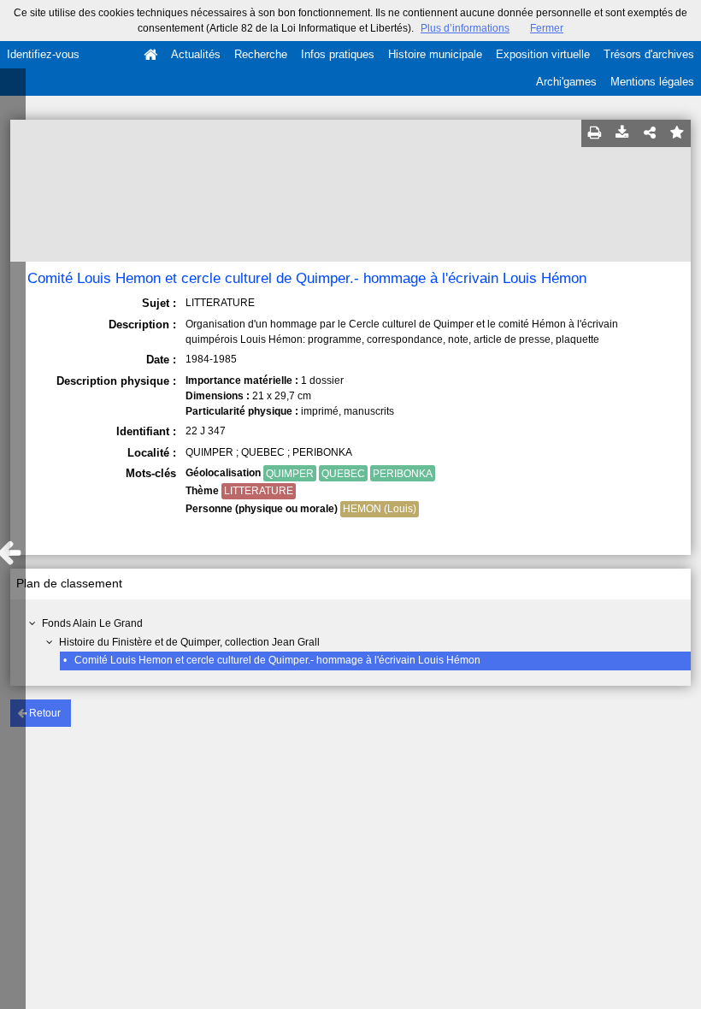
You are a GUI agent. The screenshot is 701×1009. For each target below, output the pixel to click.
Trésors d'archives (649, 54)
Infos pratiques (337, 54)
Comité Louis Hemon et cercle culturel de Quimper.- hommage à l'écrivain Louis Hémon (277, 660)
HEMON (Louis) (379, 509)
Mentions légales (652, 81)
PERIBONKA (403, 474)
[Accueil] (150, 54)
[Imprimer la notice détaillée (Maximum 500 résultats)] (595, 133)
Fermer (546, 28)
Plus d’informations (465, 28)
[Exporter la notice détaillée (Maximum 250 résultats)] (622, 133)
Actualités (196, 54)
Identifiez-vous (43, 54)
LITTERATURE (258, 491)
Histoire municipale (435, 54)
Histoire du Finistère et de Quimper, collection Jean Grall (189, 642)
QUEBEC (343, 474)
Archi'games (566, 81)
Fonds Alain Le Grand (92, 623)
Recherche (260, 54)
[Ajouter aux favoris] (677, 133)
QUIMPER (290, 474)
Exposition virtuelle (543, 54)
